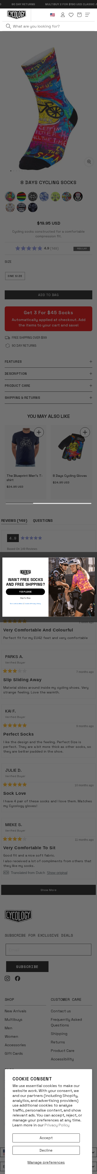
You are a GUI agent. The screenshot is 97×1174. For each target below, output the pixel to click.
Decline (46, 1150)
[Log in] (63, 15)
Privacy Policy (56, 1125)
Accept (46, 1137)
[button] (79, 14)
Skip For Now (25, 597)
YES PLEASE (25, 591)
